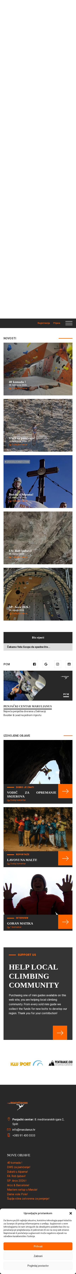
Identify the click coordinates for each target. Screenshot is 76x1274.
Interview (22, 918)
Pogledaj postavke (38, 1265)
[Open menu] (68, 323)
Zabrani (38, 1255)
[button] (70, 1213)
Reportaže (22, 854)
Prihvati (38, 1246)
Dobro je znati (25, 787)
